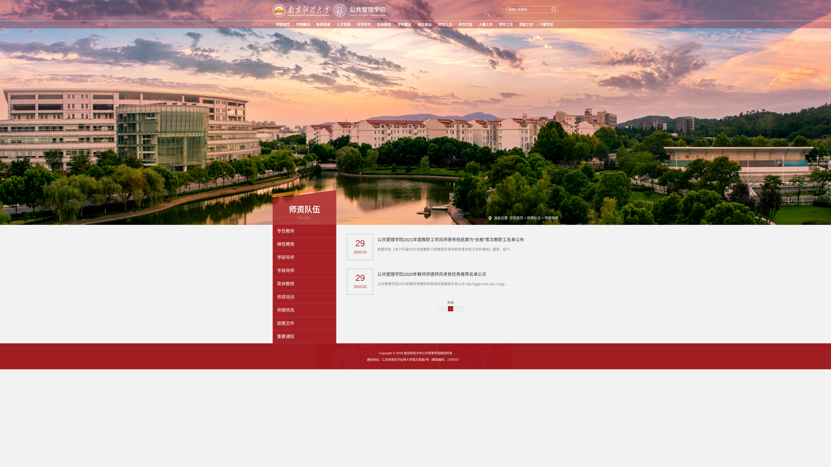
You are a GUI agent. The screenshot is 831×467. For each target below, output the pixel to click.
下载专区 (546, 24)
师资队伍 (445, 24)
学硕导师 (285, 257)
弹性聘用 (285, 244)
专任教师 (285, 231)
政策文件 (285, 323)
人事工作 (486, 24)
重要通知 (285, 336)
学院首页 (283, 24)
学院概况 (303, 24)
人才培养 (344, 24)
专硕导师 (285, 270)
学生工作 (506, 24)
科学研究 (364, 24)
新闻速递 (323, 24)
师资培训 (285, 297)
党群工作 (526, 24)
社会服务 (384, 24)
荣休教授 (285, 283)
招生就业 (425, 24)
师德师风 (551, 218)
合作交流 (465, 24)
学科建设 (404, 24)
